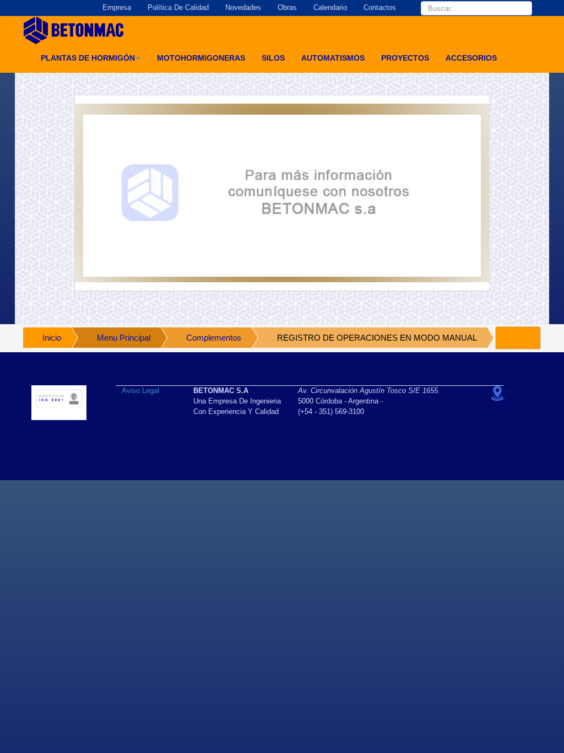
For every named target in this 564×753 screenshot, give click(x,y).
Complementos (213, 337)
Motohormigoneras (201, 57)
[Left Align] (518, 337)
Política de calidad (178, 7)
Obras (287, 7)
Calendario (330, 7)
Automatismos (333, 57)
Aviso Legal (140, 390)
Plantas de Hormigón (88, 57)
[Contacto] (281, 196)
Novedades (243, 7)
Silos (273, 57)
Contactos (380, 7)
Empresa (116, 7)
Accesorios (471, 57)
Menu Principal (123, 337)
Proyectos (405, 57)
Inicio (51, 337)
